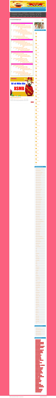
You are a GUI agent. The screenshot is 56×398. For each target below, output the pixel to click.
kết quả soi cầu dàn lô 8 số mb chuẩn (21, 42)
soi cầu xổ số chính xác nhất (39, 389)
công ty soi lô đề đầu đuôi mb (24, 50)
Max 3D (36, 265)
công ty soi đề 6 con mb (38, 177)
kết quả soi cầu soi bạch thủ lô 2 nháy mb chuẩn (23, 25)
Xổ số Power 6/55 (37, 66)
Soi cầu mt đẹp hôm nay (38, 209)
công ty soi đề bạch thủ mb (38, 182)
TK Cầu (28, 16)
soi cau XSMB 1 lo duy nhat (39, 375)
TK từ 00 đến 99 (37, 290)
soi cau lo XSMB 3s (38, 366)
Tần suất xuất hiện (37, 132)
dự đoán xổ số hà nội (38, 356)
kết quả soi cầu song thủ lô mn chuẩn (24, 55)
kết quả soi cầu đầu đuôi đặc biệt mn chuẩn (20, 58)
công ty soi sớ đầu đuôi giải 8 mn (39, 236)
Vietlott (21, 16)
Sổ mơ (40, 16)
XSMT (40, 14)
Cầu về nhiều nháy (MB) (37, 101)
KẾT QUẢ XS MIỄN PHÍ (32, 14)
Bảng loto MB (37, 312)
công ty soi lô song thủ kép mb (39, 199)
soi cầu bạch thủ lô (41, 376)
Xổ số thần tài (36, 87)
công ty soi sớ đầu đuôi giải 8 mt (39, 219)
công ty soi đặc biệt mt (38, 214)
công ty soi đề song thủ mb (15, 97)
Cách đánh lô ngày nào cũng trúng (39, 342)
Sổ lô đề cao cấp (27, 14)
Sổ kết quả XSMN (37, 52)
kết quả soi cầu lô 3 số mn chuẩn (28, 62)
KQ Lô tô (34, 16)
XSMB (36, 14)
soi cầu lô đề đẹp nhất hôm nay (39, 385)
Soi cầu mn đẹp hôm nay (14, 14)
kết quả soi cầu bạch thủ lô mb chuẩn (19, 24)
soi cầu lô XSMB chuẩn (38, 381)
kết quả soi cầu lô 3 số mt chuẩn (25, 74)
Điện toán (25, 16)
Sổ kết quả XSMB (37, 260)
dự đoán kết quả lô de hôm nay (39, 352)
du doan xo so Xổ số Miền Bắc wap (39, 347)
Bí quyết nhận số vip (21, 14)
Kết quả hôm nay (13, 16)
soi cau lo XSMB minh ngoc (39, 371)
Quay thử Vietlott (37, 160)
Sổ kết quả (18, 16)
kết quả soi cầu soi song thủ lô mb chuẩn (24, 26)
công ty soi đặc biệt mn (38, 231)
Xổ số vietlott (36, 59)
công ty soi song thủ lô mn (38, 241)
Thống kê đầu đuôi (37, 104)
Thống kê (31, 16)
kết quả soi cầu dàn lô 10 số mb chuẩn (24, 49)
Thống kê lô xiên (37, 111)
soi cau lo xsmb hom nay (38, 370)
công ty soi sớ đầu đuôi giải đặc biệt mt (40, 221)
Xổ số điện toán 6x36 (37, 80)
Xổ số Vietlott (37, 270)
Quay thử (37, 16)
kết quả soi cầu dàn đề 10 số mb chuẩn (22, 37)
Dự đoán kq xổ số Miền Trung (39, 351)
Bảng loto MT (37, 309)
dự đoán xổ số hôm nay (38, 357)
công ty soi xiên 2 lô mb (38, 204)
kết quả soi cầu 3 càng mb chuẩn (18, 47)
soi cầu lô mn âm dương (38, 380)
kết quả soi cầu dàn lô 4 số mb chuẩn (23, 38)
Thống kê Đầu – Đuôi (37, 125)
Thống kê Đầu (36, 118)
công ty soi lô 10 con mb (38, 192)
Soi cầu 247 (37, 376)
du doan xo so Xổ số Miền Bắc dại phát (40, 346)
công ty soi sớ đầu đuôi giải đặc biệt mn (40, 238)
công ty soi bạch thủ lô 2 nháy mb (39, 172)
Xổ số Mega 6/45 (37, 268)
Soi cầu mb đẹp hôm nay (38, 170)
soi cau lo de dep (37, 361)
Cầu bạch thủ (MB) (37, 90)
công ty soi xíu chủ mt (38, 224)
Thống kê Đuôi (37, 297)
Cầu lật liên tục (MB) (37, 94)
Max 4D (36, 73)
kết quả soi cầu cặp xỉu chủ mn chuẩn (21, 54)
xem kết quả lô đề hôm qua (39, 390)
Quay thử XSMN (37, 153)
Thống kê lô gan (37, 304)
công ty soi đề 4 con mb (38, 175)
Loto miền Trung (37, 146)
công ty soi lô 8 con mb (38, 187)
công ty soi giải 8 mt (38, 216)
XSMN (38, 14)
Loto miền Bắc (36, 139)
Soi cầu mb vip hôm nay (38, 194)
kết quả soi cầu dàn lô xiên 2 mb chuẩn (24, 43)
